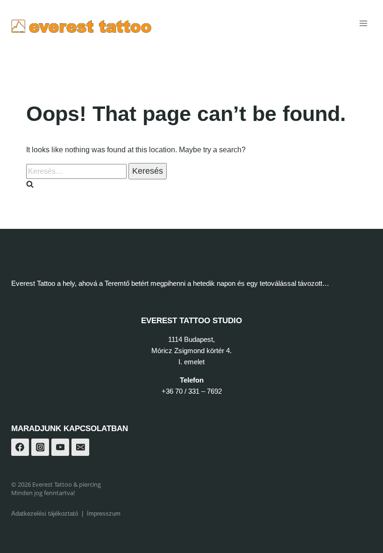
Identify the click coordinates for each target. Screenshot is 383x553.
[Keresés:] (77, 171)
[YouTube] (60, 447)
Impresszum (104, 513)
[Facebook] (20, 447)
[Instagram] (40, 447)
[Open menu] (363, 23)
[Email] (80, 447)
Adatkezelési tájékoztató (44, 513)
